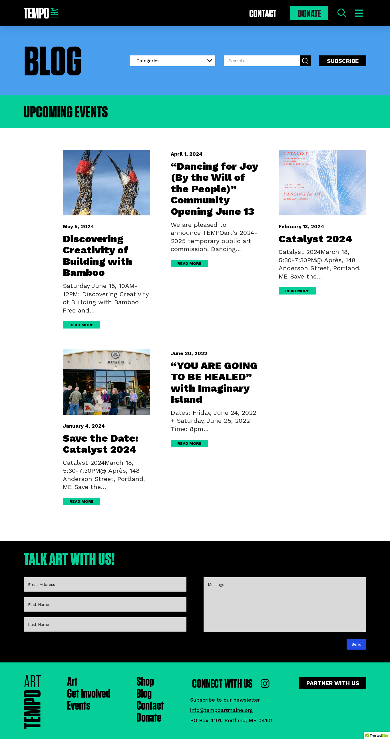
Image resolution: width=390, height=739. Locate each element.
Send (356, 644)
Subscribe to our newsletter (225, 700)
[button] (341, 13)
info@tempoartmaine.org (221, 710)
